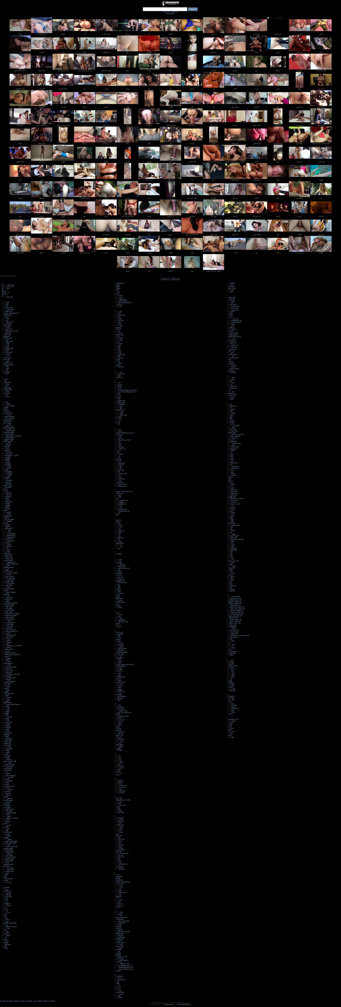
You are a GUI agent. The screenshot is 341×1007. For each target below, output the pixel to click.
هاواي (232, 667)
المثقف (6, 782)
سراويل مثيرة (121, 653)
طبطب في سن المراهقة (123, 800)
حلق (120, 466)
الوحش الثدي (9, 850)
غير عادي (119, 903)
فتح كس (120, 935)
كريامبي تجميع (233, 334)
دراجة (119, 523)
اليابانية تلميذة (9, 860)
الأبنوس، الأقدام (8, 441)
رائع (120, 561)
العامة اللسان (9, 693)
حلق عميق (121, 470)
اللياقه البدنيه (7, 770)
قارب (119, 978)
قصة (120, 990)
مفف (230, 532)
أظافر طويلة (9, 341)
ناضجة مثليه (233, 637)
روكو (119, 591)
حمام (120, 480)
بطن (6, 924)
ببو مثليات (8, 905)
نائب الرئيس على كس (236, 610)
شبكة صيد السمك (124, 716)
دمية (120, 536)
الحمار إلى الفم (10, 578)
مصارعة (232, 507)
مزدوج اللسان (235, 468)
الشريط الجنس (10, 681)
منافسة (231, 575)
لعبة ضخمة (233, 388)
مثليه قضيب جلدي (235, 436)
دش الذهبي (121, 530)
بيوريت (120, 306)
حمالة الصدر (121, 479)
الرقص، (8, 640)
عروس (120, 840)
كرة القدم (234, 329)
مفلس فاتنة (233, 537)
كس (234, 338)
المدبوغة (7, 793)
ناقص (231, 639)
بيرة (118, 293)
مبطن (231, 416)
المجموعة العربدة (9, 786)
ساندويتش (120, 634)
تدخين (119, 324)
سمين (119, 675)
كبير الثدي (235, 318)
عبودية (121, 832)
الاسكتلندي (8, 484)
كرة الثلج (232, 327)
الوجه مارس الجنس (12, 846)
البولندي (6, 507)
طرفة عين (122, 805)
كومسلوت (233, 366)
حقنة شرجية (121, 463)
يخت (230, 724)
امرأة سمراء (10, 868)
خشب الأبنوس (123, 500)
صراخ (119, 764)
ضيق (120, 789)
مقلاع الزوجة (233, 550)
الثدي (9, 530)
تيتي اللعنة (121, 366)
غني (118, 897)
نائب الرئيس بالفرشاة (235, 600)
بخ (7, 910)
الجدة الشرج (8, 555)
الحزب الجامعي (8, 571)
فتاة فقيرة (120, 930)
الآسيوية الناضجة (9, 432)
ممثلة (231, 571)
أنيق (7, 366)
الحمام (9, 587)
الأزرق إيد (7, 450)
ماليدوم (232, 409)
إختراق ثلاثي (7, 382)
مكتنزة (233, 562)
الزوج (7, 644)
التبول (8, 514)
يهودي (232, 737)
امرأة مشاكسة (9, 871)
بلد (6, 937)
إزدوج (7, 386)
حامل (120, 438)
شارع (119, 705)
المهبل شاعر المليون (12, 818)
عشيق (120, 846)
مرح (232, 461)
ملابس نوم (232, 567)
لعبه (230, 390)
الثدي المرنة (8, 539)
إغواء (7, 391)
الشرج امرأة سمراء (11, 667)
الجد (7, 548)
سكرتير (120, 668)
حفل (119, 457)
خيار (119, 512)
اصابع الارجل (7, 421)
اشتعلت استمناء (9, 418)
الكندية (8, 752)
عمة (119, 858)
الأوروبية (7, 462)
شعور (119, 737)
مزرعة (232, 470)
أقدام (7, 343)
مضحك (233, 512)
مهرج (230, 583)
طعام (118, 807)
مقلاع (232, 546)
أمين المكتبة (8, 362)
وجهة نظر (234, 705)
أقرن (7, 345)
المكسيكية (9, 811)
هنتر (231, 678)
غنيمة (121, 899)
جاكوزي (120, 384)
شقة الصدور (120, 739)
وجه (232, 703)
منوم (230, 582)
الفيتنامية (8, 727)
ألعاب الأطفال (8, 348)
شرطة (120, 723)
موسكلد (232, 589)
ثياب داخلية (119, 377)
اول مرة (8, 882)
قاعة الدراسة (121, 979)
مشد (231, 486)
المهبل (9, 816)
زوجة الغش (122, 620)
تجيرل (120, 318)
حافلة (120, 436)
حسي (119, 450)
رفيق (119, 586)
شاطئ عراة (121, 709)
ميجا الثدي (232, 591)
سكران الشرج (121, 666)
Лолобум (9, 1001)
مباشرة (233, 413)
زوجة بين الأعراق (123, 621)
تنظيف (120, 350)
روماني (118, 595)
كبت (231, 317)
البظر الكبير (8, 501)
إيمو (8, 396)
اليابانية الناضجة (8, 859)
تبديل (119, 317)
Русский (2, 1001)
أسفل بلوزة (7, 325)
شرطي (120, 725)
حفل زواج (119, 459)
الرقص (8, 638)
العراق (7, 695)
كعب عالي (232, 350)
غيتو (120, 901)
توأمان (119, 356)
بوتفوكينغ (7, 944)
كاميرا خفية (234, 308)
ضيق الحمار (122, 791)
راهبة (119, 570)
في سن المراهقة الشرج (126, 969)
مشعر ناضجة (234, 500)
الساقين (8, 647)
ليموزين (231, 398)
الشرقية (8, 679)
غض (120, 894)
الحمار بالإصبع (9, 581)
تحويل (119, 322)
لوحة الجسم (232, 395)
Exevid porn (175, 279)
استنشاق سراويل (9, 416)
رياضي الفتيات (120, 602)
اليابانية (9, 853)
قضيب (121, 994)
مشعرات (233, 502)
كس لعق (234, 347)
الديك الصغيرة (10, 622)
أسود (8, 327)
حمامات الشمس (122, 484)
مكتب (232, 559)
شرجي (121, 721)
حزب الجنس (122, 448)
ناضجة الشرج (235, 632)
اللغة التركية (8, 768)
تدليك (120, 325)
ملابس (234, 566)
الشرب (8, 665)
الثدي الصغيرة (11, 533)
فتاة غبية (118, 926)
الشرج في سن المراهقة (13, 674)
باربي (6, 889)
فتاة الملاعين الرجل (123, 921)
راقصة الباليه (121, 566)
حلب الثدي (121, 464)
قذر (119, 985)
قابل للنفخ (120, 976)
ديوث (119, 548)
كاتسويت (232, 299)
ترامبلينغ (118, 327)
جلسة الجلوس (121, 400)
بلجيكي (8, 935)
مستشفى (234, 475)
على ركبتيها (121, 856)
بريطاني (7, 919)
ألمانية (7, 350)
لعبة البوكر (233, 386)
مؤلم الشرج (232, 406)
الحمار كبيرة (10, 583)
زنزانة (119, 616)
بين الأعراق (122, 299)
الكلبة (7, 750)
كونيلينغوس (232, 372)
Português (29, 1001)
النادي (8, 820)
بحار (6, 908)
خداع (120, 497)
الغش (7, 709)
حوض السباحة (122, 486)
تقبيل (120, 340)
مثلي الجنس (236, 425)
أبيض (7, 302)
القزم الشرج (8, 732)
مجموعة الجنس (236, 443)
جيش (118, 422)
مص (233, 505)
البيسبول (7, 508)
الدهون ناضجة (10, 619)
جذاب (119, 395)
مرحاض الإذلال (233, 463)
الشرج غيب (8, 672)
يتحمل (231, 722)
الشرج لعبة (8, 676)
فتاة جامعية (122, 922)
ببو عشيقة (7, 903)
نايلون (232, 640)
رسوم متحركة (123, 582)
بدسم (8, 912)
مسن (231, 482)
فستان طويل (121, 942)
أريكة (7, 318)
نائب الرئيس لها (233, 617)
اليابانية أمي (9, 855)
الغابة (8, 708)
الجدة (8, 549)
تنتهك (119, 347)
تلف (118, 341)
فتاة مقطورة (120, 933)
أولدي (7, 373)
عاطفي (121, 819)
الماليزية (7, 773)
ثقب (120, 372)
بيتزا (119, 292)
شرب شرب (121, 719)
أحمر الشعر (10, 309)
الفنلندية (7, 725)
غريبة (120, 889)
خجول (119, 495)
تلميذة (120, 343)
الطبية (8, 690)
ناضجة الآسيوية (234, 630)
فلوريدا (121, 947)
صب (120, 757)
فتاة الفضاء (120, 919)
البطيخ (7, 498)
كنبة (230, 359)
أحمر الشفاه (8, 311)
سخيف (121, 643)
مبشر (231, 415)
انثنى (5, 876)
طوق (119, 808)
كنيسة (231, 361)
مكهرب (231, 564)
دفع (120, 534)
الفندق (8, 724)
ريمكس (120, 607)
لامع (230, 381)
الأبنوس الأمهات (9, 439)
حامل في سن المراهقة (124, 440)
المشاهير (9, 798)
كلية (233, 356)
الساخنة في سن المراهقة (14, 645)
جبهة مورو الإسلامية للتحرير (127, 391)
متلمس (232, 423)
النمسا (6, 827)
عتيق (117, 833)
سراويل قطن (121, 650)
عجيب (119, 837)
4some (4, 293)
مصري (231, 511)
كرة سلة (231, 331)
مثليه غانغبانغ (232, 432)
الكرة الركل (7, 741)
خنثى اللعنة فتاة (122, 509)
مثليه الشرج (234, 431)
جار (120, 383)
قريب (119, 987)
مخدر (230, 452)
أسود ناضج (7, 334)
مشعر (233, 487)
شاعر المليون (123, 710)
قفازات (232, 283)
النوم (7, 828)
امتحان (7, 862)
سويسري (120, 684)
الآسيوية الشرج (9, 428)
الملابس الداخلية (11, 812)
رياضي (120, 600)
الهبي (6, 830)
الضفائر (6, 688)
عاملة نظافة (120, 824)
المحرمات (10, 789)
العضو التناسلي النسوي (12, 704)
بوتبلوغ (6, 942)
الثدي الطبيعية (11, 537)
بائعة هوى (6, 887)
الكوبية (6, 754)
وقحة (233, 712)
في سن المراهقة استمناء (125, 965)
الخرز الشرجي (8, 597)
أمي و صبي (7, 357)
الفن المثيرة (8, 722)
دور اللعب (120, 541)
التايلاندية (8, 512)
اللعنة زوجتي (9, 766)
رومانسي (121, 593)
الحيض (6, 590)
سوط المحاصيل (120, 682)
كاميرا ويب (235, 309)
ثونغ (120, 375)
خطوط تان (121, 502)
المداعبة (7, 791)
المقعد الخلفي (9, 809)
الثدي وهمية (10, 540)
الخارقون (6, 594)
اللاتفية (7, 757)
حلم (119, 472)
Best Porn (166, 12)
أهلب (6, 370)
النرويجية (7, 821)
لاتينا (233, 377)
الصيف (8, 686)
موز (230, 587)
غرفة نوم (121, 883)
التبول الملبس (8, 516)
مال (231, 407)
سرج (120, 655)
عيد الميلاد (122, 867)
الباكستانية (8, 487)
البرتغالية (8, 494)
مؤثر (230, 404)
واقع (233, 699)
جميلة (121, 406)
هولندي (232, 685)
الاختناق (7, 478)
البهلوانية (7, 505)
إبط (5, 380)
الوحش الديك (10, 852)
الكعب (9, 747)
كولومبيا (233, 365)
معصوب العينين (235, 525)
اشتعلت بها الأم (8, 420)
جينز (119, 423)
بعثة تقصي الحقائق (11, 926)
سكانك (120, 659)
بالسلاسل (8, 894)
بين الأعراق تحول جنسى (125, 302)
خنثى (120, 505)
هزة (233, 672)
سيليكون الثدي (122, 696)
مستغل (231, 477)
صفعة (119, 769)
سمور (119, 673)
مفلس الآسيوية (234, 535)
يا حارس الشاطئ (234, 719)
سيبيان (120, 687)
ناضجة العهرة (234, 633)
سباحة (119, 637)
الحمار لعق (9, 585)
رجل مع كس (120, 579)
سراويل (121, 646)
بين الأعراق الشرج (123, 301)
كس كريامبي (234, 345)
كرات (232, 325)
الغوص (7, 711)
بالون (6, 898)
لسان (232, 382)
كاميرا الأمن (232, 304)
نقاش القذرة (233, 651)
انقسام (6, 880)
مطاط (231, 518)
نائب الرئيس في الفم (237, 614)
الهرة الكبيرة (8, 832)
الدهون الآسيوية (9, 604)
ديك (121, 545)
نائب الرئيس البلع (236, 598)
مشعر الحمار (234, 491)
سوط (119, 680)
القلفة (7, 736)
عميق (120, 862)
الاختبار (8, 476)
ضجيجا (120, 780)
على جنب (120, 855)
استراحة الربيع (8, 412)
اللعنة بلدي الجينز (9, 764)
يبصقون (233, 721)
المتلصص (9, 780)
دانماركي (118, 520)
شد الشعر (120, 717)
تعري (118, 336)
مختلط (233, 450)
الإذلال (8, 466)
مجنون (233, 445)
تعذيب (120, 333)
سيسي (121, 692)
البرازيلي (8, 492)
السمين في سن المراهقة (12, 654)
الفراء (7, 715)
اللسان (10, 763)
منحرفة (232, 576)
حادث (119, 429)
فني (119, 951)
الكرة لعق (8, 745)
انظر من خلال (8, 878)
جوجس (120, 416)
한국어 (40, 1001)
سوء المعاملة (121, 676)
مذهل (231, 455)
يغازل (231, 733)
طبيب (120, 801)
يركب (231, 728)
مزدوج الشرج (236, 466)
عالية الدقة (121, 821)
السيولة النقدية (8, 663)
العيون (7, 706)
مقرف (233, 544)
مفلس (234, 534)
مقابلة (233, 541)
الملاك (8, 814)
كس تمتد (232, 343)
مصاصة (233, 509)
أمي (8, 355)
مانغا (231, 411)
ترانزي (119, 329)
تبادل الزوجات (121, 315)
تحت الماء (121, 320)
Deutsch (16, 1001)
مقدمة (232, 543)
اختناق (6, 407)
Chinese (52, 1001)
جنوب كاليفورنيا (120, 409)
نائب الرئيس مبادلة (235, 619)
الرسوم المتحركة (11, 635)
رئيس (120, 559)
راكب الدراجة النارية (123, 568)
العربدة (9, 697)
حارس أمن (120, 434)
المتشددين (11, 777)
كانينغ (231, 313)
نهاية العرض (232, 653)
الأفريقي (7, 457)
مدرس (232, 454)
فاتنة (121, 912)
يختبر (230, 726)
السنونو (7, 656)
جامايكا (120, 386)
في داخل (119, 962)
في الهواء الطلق (124, 960)
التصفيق (7, 524)
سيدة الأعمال (121, 691)
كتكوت (233, 324)
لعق (233, 391)
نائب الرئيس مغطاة (235, 621)
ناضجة (234, 628)
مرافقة (232, 459)
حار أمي (120, 431)
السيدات (8, 661)
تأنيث (119, 313)
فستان (120, 940)
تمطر (119, 345)
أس (7, 320)
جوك (120, 418)
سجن (119, 641)
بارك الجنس (7, 891)
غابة (118, 874)
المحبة (8, 788)
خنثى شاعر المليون (124, 511)
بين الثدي (119, 304)
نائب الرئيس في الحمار (236, 612)
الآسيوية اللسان (10, 430)
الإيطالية (9, 473)
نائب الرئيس (236, 596)
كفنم (232, 352)
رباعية (120, 571)
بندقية (7, 940)
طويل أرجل (121, 812)
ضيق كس (121, 792)
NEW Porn (174, 12)
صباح (120, 758)
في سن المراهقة (125, 963)
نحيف (233, 644)
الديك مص (9, 628)
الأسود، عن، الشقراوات (11, 455)
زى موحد (118, 625)
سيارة (120, 685)
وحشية (233, 706)
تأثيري (120, 311)
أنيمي (7, 368)
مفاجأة (233, 530)
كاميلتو (232, 311)
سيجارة (120, 689)
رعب (118, 584)
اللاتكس (8, 759)
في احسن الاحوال (122, 956)
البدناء (5, 489)
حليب (120, 477)
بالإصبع (9, 892)
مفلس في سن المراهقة (237, 539)
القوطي (8, 738)
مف (231, 528)
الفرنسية (9, 716)
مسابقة (233, 473)
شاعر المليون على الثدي (124, 712)
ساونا (119, 636)
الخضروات (8, 599)
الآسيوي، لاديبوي (8, 427)
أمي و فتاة (7, 359)
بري (6, 917)
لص (231, 384)
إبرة (6, 379)
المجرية (6, 784)
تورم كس (120, 357)
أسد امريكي (9, 322)
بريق (7, 921)
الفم (8, 720)
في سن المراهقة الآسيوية (126, 967)
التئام (5, 510)
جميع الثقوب (121, 404)
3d (2, 290)
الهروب (7, 834)
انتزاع (7, 873)
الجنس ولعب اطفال (12, 564)
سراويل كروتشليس (122, 652)
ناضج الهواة (233, 626)
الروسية (9, 642)
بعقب (8, 928)
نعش (230, 649)
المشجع (8, 802)
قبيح (118, 983)
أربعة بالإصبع (8, 314)
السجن (7, 651)
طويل (120, 810)
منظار (232, 578)
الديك (9, 620)
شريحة (119, 728)
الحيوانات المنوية (11, 592)
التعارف (7, 526)
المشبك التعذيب (8, 800)
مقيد (231, 551)
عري (120, 842)
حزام (120, 445)
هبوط (232, 669)
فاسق (120, 914)
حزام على (121, 447)
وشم (232, 710)
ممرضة (233, 573)
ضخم (120, 783)
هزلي (233, 674)
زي (119, 627)
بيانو (118, 290)
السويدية (8, 658)
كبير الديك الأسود (236, 322)
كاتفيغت (232, 301)
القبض (7, 729)
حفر (120, 456)
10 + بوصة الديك (8, 285)
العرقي (7, 700)
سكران (120, 660)
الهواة (9, 839)
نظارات (233, 648)
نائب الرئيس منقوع (234, 623)
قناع (232, 290)
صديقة (121, 762)
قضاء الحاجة (120, 992)
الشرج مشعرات (10, 677)
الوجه (8, 844)
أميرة (7, 361)
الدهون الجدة (9, 606)
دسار (120, 527)
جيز (120, 420)
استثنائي (6, 411)
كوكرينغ (231, 363)
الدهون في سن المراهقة (12, 613)
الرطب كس (9, 636)
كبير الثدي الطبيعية (236, 320)
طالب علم (119, 798)
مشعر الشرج (234, 493)
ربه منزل (119, 575)
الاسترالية (8, 482)
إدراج (7, 384)
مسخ (230, 479)
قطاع (120, 997)
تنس (119, 349)
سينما (119, 700)
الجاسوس (9, 546)
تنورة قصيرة (121, 354)
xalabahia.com (169, 1004)
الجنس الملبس (8, 560)
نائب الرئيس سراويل (235, 603)
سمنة (120, 671)
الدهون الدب (8, 608)
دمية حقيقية (120, 537)
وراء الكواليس (235, 708)
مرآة (232, 457)
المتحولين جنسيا (10, 775)
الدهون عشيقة (8, 612)
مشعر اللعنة (233, 495)
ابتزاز (6, 402)
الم (7, 772)
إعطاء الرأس (8, 389)
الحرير (7, 569)
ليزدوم (232, 397)
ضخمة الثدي (123, 785)
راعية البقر (122, 564)
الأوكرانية (8, 464)
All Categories (170, 13)
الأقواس (7, 459)
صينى (117, 774)
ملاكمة (231, 569)
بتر (5, 907)
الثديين (7, 542)
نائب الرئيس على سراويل (237, 608)
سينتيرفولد (120, 698)
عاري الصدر (120, 817)
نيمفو (231, 655)
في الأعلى (121, 958)
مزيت (232, 471)
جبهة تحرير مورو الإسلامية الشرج (127, 390)
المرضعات (8, 795)
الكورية (8, 756)
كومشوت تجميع (234, 368)
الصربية (7, 684)
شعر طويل (122, 732)
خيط (117, 514)
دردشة (120, 525)
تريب (118, 331)
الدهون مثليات (9, 617)
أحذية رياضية (9, 307)
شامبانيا (118, 714)
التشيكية (9, 521)
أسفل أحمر (7, 323)
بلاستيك (6, 933)
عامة (120, 823)
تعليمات (121, 338)
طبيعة (119, 803)
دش (120, 529)
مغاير (231, 527)
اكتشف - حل (7, 423)
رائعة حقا (119, 563)
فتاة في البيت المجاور (123, 931)
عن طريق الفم (123, 864)
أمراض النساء (8, 352)
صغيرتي (121, 767)
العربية (8, 699)
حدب (119, 441)
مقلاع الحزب (233, 548)
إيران (6, 395)
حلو (120, 475)
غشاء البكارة (122, 892)
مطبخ (232, 519)
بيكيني (120, 297)
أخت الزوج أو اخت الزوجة (11, 313)
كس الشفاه (233, 341)
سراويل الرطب (122, 648)
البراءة (6, 491)
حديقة (120, 443)
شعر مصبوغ (119, 735)
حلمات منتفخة (123, 473)
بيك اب (121, 295)
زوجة (120, 618)
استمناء (9, 414)
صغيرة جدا (121, 766)
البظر (7, 500)
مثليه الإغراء (232, 429)
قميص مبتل (232, 288)
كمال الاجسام (234, 357)
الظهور (6, 692)
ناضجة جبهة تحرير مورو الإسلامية (239, 635)
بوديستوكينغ (120, 283)
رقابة (119, 587)
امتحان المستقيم (8, 864)
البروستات (8, 496)
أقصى (7, 346)
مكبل (231, 557)
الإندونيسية (8, 471)
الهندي (9, 836)
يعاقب (233, 731)
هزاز (232, 671)
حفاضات (120, 454)
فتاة (121, 915)
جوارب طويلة (123, 415)
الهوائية (6, 837)
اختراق (9, 404)
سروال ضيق (119, 657)
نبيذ (230, 642)
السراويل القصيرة (10, 652)
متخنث (232, 420)
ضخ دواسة (120, 782)
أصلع (7, 339)
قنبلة (231, 292)
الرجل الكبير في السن (10, 631)
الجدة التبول (7, 553)
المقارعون (7, 807)
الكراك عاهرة (8, 740)
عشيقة (121, 848)
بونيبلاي (118, 286)
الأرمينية (6, 446)
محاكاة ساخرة (235, 447)
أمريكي (8, 354)
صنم (120, 773)
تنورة (120, 352)
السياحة (7, 660)
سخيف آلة (121, 644)
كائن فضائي (232, 297)
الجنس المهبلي (11, 562)
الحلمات (8, 574)
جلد (120, 399)
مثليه (233, 427)
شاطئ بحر (120, 707)
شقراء (122, 741)
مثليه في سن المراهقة (237, 434)
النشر (5, 823)
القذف (8, 731)
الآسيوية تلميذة (9, 434)
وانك (230, 701)
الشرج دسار (9, 670)
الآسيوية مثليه (9, 437)
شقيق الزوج (119, 744)
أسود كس (8, 332)
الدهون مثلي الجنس (11, 615)
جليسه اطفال (121, 402)
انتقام (6, 875)
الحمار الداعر (10, 580)
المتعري (7, 779)
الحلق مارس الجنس (12, 572)
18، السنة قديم (7, 286)
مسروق (231, 480)
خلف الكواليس (122, 504)
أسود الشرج (8, 329)
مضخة (233, 514)
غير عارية (120, 905)
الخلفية (7, 601)
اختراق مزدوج (11, 405)
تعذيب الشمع (120, 334)
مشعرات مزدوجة (235, 503)
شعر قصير (120, 733)
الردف (8, 633)
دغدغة (120, 532)
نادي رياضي (232, 624)
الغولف (6, 713)
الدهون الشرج (10, 610)
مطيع (232, 521)
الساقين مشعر (8, 649)
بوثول (6, 948)
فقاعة (121, 944)
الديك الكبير (10, 624)
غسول (119, 890)
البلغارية (7, 503)
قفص (231, 285)
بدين (5, 916)
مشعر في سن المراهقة (237, 498)
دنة (119, 539)
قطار (119, 995)
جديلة (118, 393)
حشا (118, 452)
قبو (118, 981)
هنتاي (232, 676)
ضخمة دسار (122, 787)
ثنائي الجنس (121, 374)
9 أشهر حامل (7, 297)
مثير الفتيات (234, 438)
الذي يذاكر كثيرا (10, 629)
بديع (5, 914)
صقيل (118, 771)
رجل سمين (120, 577)
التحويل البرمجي (9, 519)
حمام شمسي (120, 482)
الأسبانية (8, 452)
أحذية (6, 304)
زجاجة (120, 614)
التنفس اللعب (8, 528)
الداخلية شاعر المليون (10, 603)
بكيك (7, 932)
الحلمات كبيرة (9, 576)
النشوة (9, 825)
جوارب (121, 411)
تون (119, 361)
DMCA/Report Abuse (184, 1004)
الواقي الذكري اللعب (10, 843)
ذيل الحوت (119, 554)
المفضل (7, 805)
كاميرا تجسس (235, 306)
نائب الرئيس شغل (235, 605)
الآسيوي (8, 425)
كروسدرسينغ (234, 333)
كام (233, 302)
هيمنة (233, 688)
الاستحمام (9, 480)
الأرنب (7, 448)
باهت (5, 900)
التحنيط (6, 517)
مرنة (231, 464)
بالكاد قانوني (8, 896)
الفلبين (7, 718)
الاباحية (10, 475)
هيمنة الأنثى (232, 690)
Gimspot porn (165, 279)
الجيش (8, 565)
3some (4, 291)
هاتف (231, 660)
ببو (7, 901)
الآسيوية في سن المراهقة (13, 436)
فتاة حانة (119, 924)
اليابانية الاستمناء (11, 857)
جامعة (119, 388)
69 (2, 295)
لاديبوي (233, 379)
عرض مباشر (121, 839)
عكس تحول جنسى (123, 853)
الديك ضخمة (9, 626)
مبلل (230, 418)
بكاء (5, 930)
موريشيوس (232, 585)
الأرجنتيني (8, 444)
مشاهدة (233, 484)
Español (22, 1001)
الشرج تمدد (7, 668)
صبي (120, 760)
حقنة (120, 461)
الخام (8, 596)
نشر (232, 646)
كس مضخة (233, 349)
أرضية (7, 316)
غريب (121, 885)
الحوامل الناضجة (9, 588)
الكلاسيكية (9, 748)
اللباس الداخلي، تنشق (10, 761)
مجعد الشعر (233, 441)
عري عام (121, 844)
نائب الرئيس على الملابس (236, 607)
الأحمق (8, 443)
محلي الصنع (233, 448)
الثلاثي (8, 544)
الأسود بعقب (8, 453)
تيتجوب (120, 363)
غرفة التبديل (119, 880)
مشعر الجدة (233, 489)
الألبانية (7, 460)
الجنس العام (9, 558)
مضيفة (232, 516)
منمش (232, 580)
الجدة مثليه (8, 556)
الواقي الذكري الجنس (10, 841)
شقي (120, 742)
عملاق (119, 860)
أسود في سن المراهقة (11, 330)
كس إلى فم (232, 340)
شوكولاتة (119, 749)
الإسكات (8, 468)
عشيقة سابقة (121, 849)
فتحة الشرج (121, 937)
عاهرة (121, 826)
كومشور (231, 370)
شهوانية (121, 746)
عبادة (120, 830)
